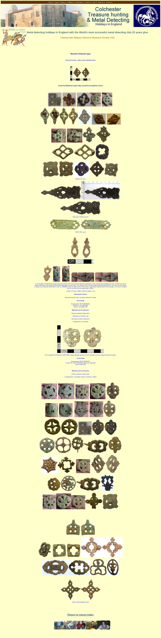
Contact (109, 2)
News (51, 2)
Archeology (79, 2)
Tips (95, 2)
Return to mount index (80, 614)
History (63, 2)
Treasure (88, 2)
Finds (57, 2)
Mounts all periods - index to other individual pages (80, 60)
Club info (101, 2)
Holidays (71, 2)
